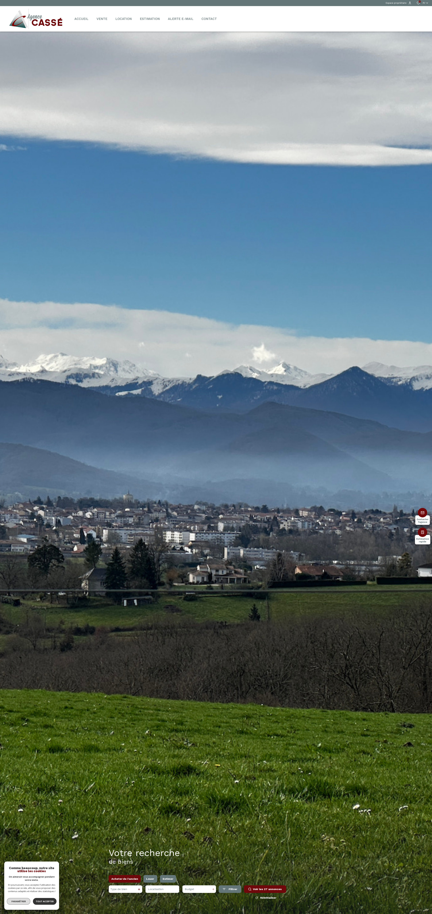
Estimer (168, 878)
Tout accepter (45, 901)
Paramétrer (18, 901)
